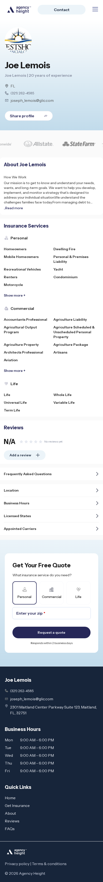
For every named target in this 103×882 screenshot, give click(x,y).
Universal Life (15, 402)
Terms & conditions (49, 863)
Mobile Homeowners (21, 257)
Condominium (65, 277)
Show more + (14, 295)
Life (7, 395)
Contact (61, 9)
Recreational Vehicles (22, 269)
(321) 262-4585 (22, 93)
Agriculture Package (70, 344)
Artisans (60, 352)
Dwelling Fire (64, 249)
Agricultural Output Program (20, 329)
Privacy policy (17, 863)
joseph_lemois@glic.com (32, 100)
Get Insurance (17, 805)
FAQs (10, 828)
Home (10, 797)
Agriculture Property (21, 344)
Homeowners (15, 249)
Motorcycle (13, 285)
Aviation (11, 360)
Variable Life (64, 402)
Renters (10, 277)
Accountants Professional (25, 319)
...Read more (13, 208)
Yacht (58, 269)
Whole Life (62, 395)
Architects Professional (23, 352)
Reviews (12, 821)
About (10, 813)
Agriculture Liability (70, 319)
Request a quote (51, 632)
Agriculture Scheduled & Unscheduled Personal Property (74, 332)
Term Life (12, 410)
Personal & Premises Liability (70, 259)
